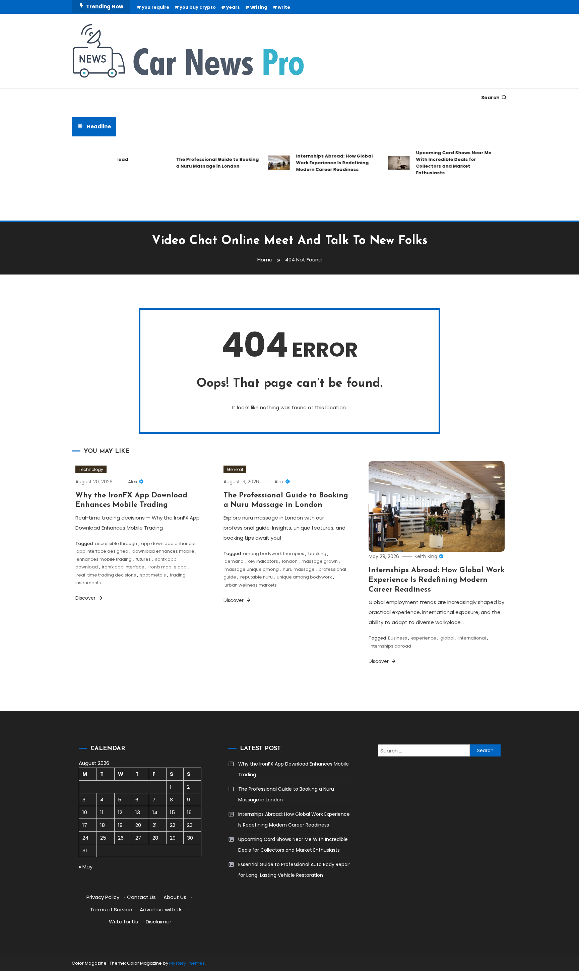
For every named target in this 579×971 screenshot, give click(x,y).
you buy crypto (198, 7)
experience (423, 638)
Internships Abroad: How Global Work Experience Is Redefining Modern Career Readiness (324, 163)
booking (317, 553)
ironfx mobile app (167, 567)
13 (137, 812)
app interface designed (102, 551)
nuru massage (299, 569)
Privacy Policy (102, 897)
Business (397, 638)
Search (490, 97)
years (233, 7)
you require (155, 7)
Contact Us (141, 897)
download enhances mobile (163, 551)
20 (138, 825)
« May (85, 866)
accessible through (116, 543)
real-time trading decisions (106, 575)
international (472, 638)
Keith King (425, 556)
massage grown (320, 561)
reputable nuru (256, 577)
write (284, 7)
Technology (91, 469)
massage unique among (251, 569)
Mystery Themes (187, 963)
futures (143, 559)
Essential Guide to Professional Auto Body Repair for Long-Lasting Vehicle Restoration (294, 869)
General (235, 469)
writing (258, 7)
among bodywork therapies (273, 553)
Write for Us (123, 921)
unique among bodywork (304, 577)
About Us (175, 897)
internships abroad (390, 646)
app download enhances (169, 543)
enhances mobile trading (104, 559)
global (447, 638)
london (290, 561)
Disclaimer (158, 921)
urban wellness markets (250, 585)
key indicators (263, 561)
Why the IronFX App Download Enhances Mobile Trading (293, 769)
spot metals (153, 575)
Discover (86, 598)
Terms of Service (111, 909)
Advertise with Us (161, 909)
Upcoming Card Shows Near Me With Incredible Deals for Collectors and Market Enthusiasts (443, 162)
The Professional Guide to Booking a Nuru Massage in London (207, 162)
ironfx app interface (123, 567)
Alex (132, 481)
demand (234, 561)
